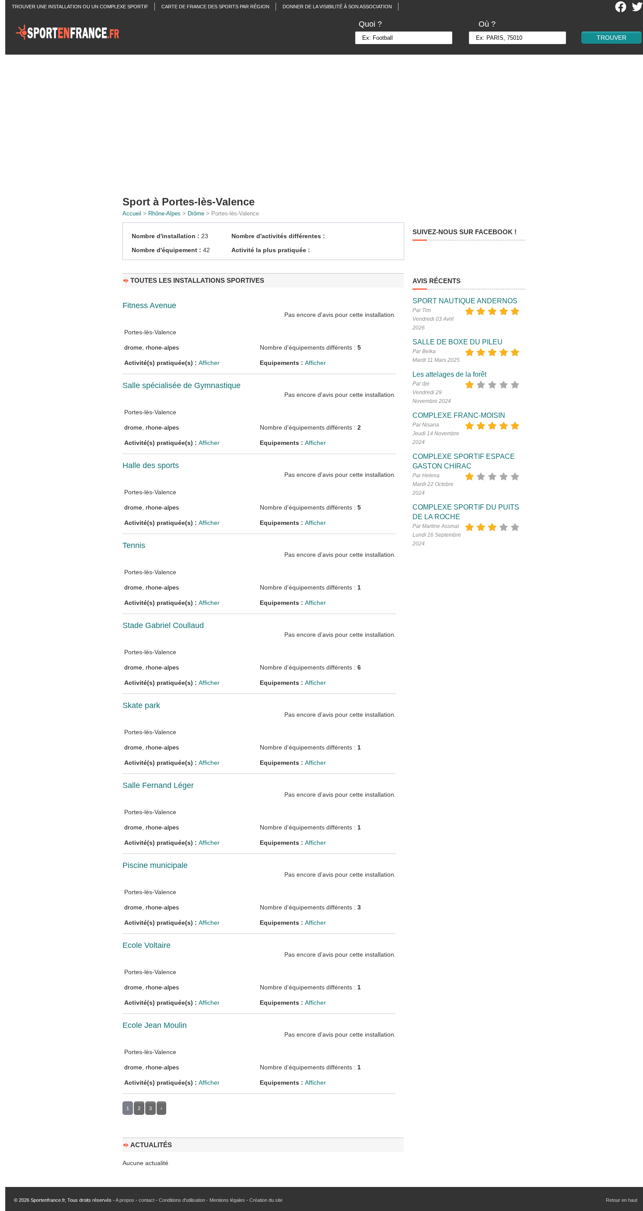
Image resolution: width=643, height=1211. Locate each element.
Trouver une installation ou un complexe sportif (80, 6)
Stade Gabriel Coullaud (163, 625)
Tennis (133, 545)
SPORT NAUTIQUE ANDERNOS (464, 301)
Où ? (487, 24)
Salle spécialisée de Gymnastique (181, 385)
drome (133, 347)
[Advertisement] (326, 122)
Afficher (209, 362)
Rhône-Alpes (164, 213)
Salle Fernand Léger (158, 785)
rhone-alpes (162, 347)
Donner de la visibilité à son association (337, 6)
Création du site (266, 1200)
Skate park (141, 705)
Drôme (196, 213)
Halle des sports (150, 465)
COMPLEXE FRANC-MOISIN (458, 415)
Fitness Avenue (149, 305)
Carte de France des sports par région (215, 6)
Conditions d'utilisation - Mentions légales (202, 1200)
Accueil (131, 213)
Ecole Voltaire (146, 945)
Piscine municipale (155, 865)
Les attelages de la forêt (449, 374)
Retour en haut (621, 1200)
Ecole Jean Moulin (154, 1025)
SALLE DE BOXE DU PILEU (457, 342)
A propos (124, 1200)
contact (146, 1200)
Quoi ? (370, 24)
